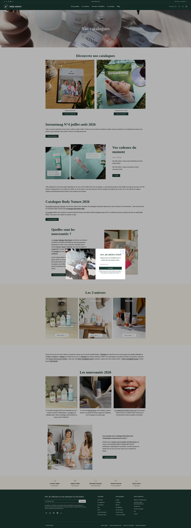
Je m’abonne (113, 268)
